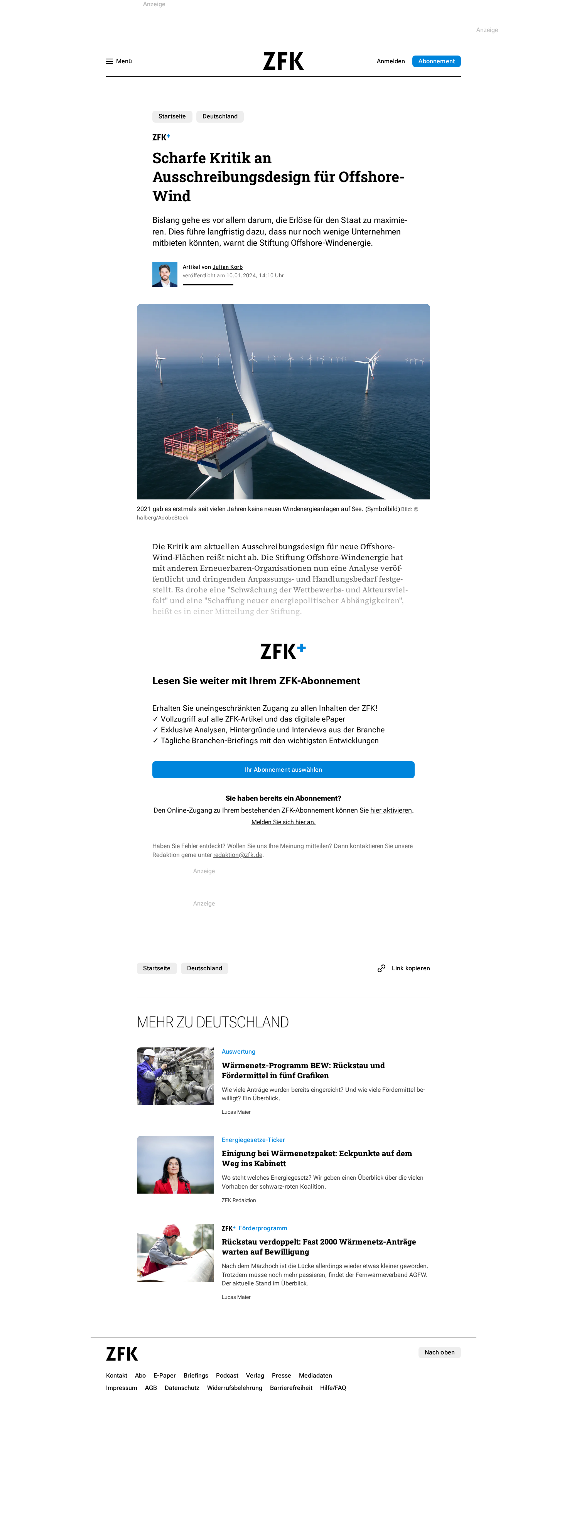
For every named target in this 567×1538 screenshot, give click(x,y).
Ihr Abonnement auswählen (283, 769)
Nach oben (440, 1352)
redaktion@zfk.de (237, 854)
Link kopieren (411, 968)
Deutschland (220, 116)
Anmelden (391, 61)
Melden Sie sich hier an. (283, 822)
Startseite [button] (283, 61)
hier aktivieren (391, 810)
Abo (436, 61)
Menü (124, 61)
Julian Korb (228, 267)
